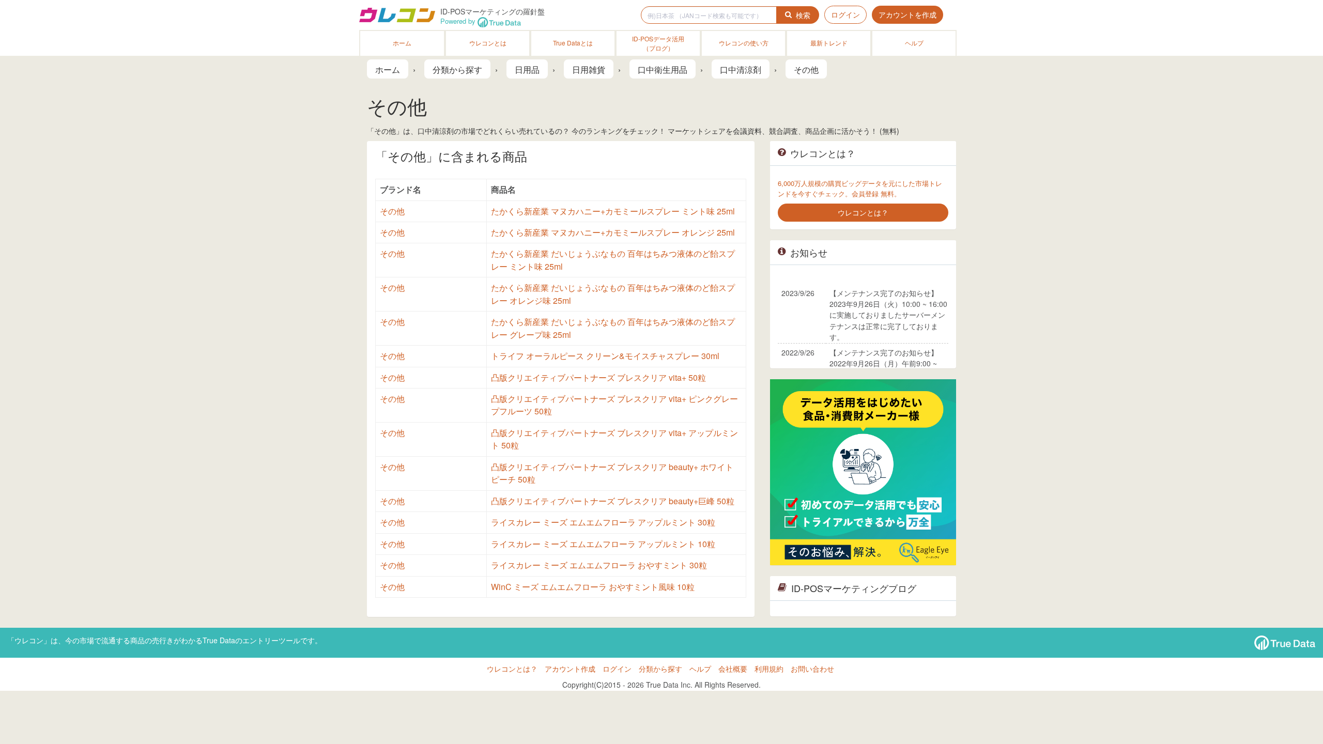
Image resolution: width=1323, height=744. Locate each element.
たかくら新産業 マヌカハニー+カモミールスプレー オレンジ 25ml (613, 232)
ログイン (845, 14)
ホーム (402, 42)
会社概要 (732, 668)
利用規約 (769, 668)
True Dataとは (573, 42)
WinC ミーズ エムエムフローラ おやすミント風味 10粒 (593, 587)
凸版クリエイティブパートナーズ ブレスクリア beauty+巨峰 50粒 (612, 501)
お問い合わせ (812, 668)
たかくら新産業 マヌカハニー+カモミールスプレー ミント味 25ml (613, 211)
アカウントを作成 (907, 14)
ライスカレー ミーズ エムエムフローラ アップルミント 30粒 (603, 522)
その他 (392, 211)
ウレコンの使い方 (743, 42)
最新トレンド (829, 42)
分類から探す (660, 668)
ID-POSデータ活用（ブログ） (658, 43)
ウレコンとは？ (512, 668)
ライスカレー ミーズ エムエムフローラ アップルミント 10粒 (603, 544)
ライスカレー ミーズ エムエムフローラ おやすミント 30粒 (599, 565)
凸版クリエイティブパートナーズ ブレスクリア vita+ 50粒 (598, 377)
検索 (803, 15)
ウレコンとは (487, 42)
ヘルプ (914, 42)
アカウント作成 (570, 668)
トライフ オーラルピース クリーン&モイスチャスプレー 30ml (605, 356)
